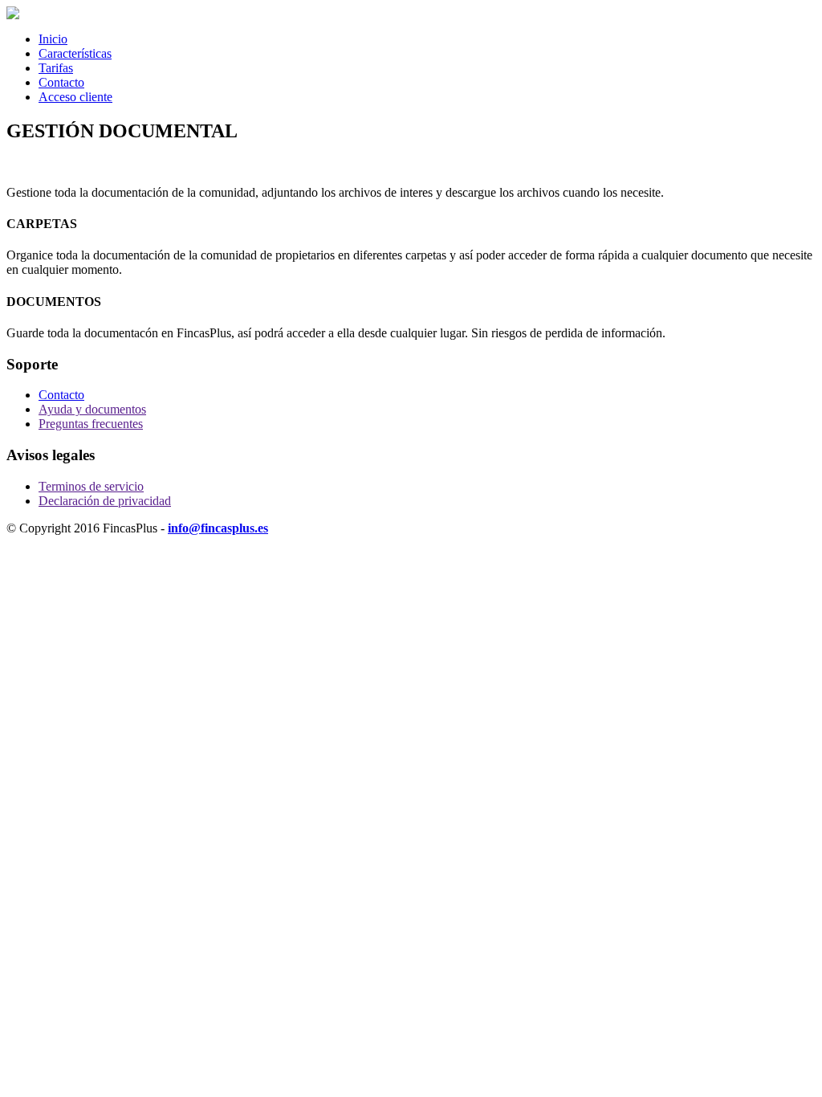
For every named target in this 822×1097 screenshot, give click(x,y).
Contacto (61, 82)
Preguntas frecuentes (91, 423)
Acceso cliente (75, 97)
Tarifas (56, 68)
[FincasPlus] (12, 15)
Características (75, 53)
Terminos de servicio (91, 486)
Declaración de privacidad (105, 501)
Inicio (53, 39)
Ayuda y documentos (92, 409)
